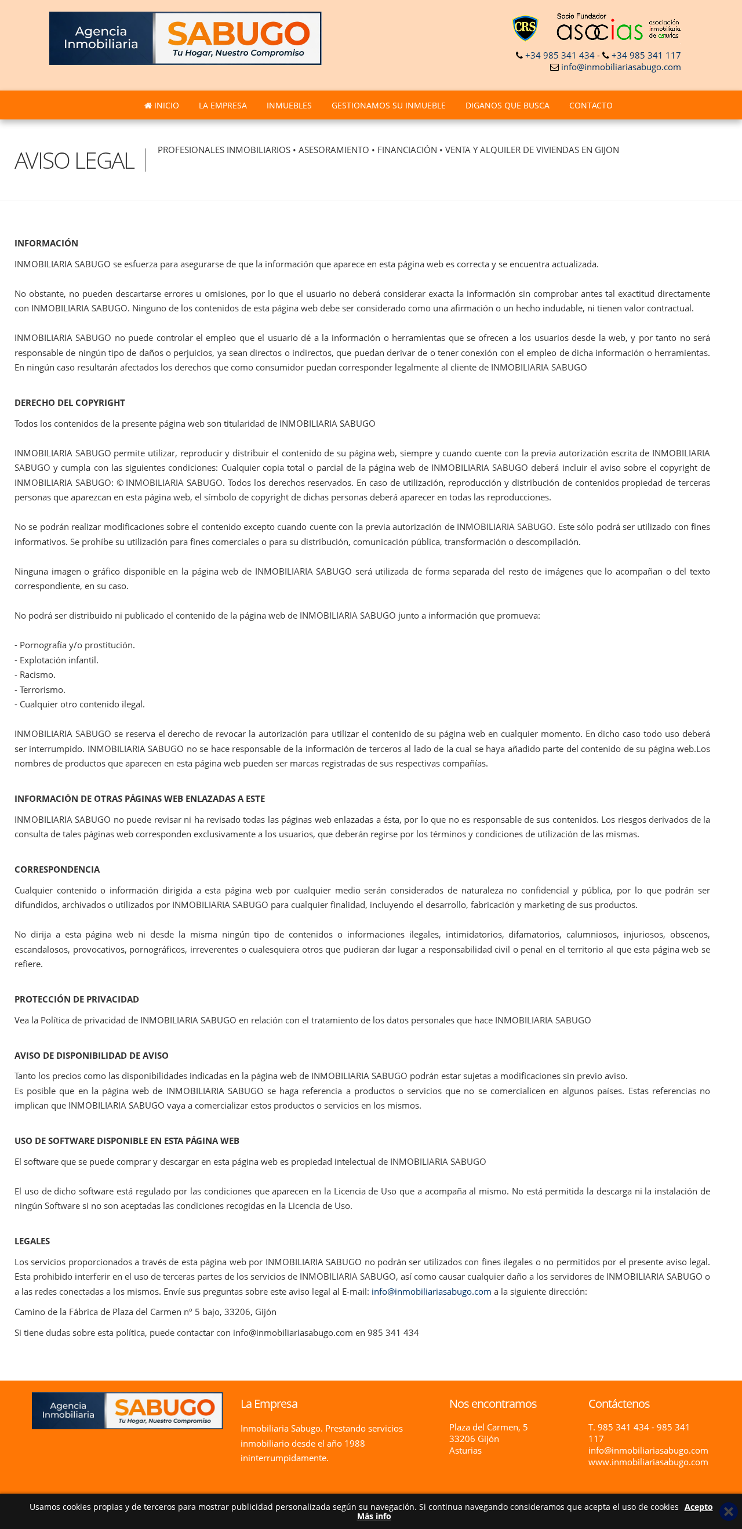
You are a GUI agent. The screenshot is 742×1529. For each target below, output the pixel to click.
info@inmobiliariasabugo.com (621, 66)
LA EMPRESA (223, 105)
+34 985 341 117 (646, 55)
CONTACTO (591, 105)
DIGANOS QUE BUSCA (507, 105)
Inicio (165, 105)
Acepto (699, 1506)
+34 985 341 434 (560, 55)
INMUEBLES (289, 105)
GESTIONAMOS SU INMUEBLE (389, 105)
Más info (374, 1516)
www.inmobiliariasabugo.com (648, 1462)
